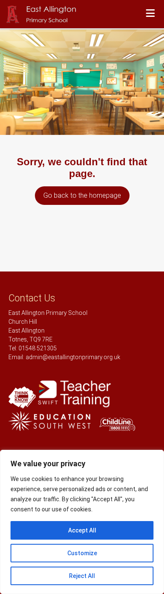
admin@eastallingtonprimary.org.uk (73, 357)
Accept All (82, 530)
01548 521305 (38, 348)
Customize (82, 553)
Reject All (82, 575)
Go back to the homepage (82, 195)
